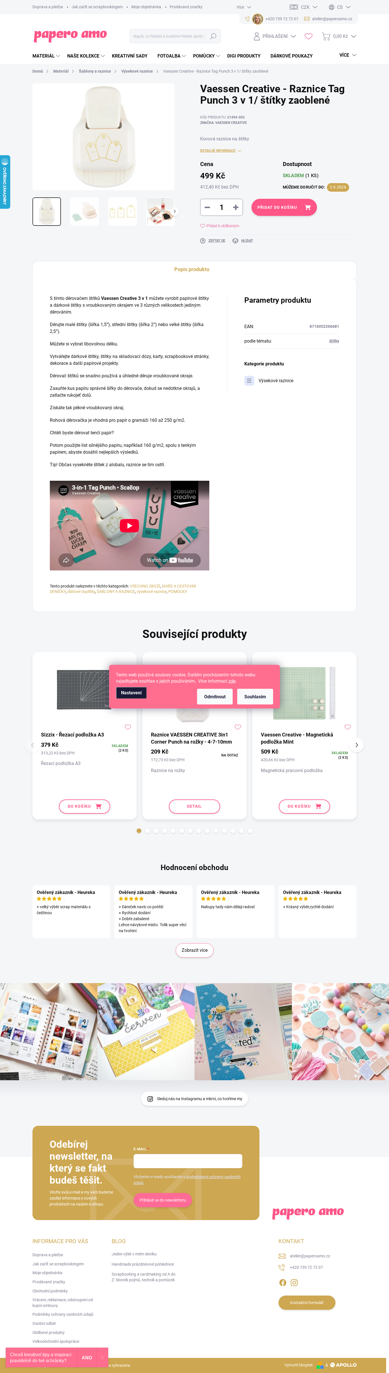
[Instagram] (294, 1281)
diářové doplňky (81, 591)
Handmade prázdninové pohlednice (143, 1264)
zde (232, 681)
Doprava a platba (47, 7)
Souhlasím (255, 696)
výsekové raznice (152, 591)
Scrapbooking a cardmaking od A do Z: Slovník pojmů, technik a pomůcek (143, 1277)
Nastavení (131, 692)
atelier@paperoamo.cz (310, 1256)
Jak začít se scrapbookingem (97, 7)
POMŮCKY (177, 591)
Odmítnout (215, 696)
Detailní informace (218, 151)
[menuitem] (47, 56)
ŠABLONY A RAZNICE (116, 591)
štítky (334, 341)
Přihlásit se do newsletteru (163, 1200)
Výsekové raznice (276, 380)
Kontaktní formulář (307, 1302)
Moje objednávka (146, 7)
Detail (194, 806)
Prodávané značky (186, 7)
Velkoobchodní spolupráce (55, 1341)
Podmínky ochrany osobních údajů (62, 1314)
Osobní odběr (44, 1323)
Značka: (223, 123)
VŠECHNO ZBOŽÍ (145, 586)
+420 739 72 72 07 (306, 1267)
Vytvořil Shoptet (298, 1365)
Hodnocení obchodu (194, 867)
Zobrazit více (195, 950)
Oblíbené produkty (48, 1332)
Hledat (213, 36)
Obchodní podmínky (50, 1291)
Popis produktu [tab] (191, 269)
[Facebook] (283, 1281)
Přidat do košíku (277, 207)
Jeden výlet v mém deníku (134, 1254)
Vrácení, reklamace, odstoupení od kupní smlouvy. (62, 1303)
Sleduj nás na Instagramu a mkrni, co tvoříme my (199, 1098)
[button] (139, 830)
